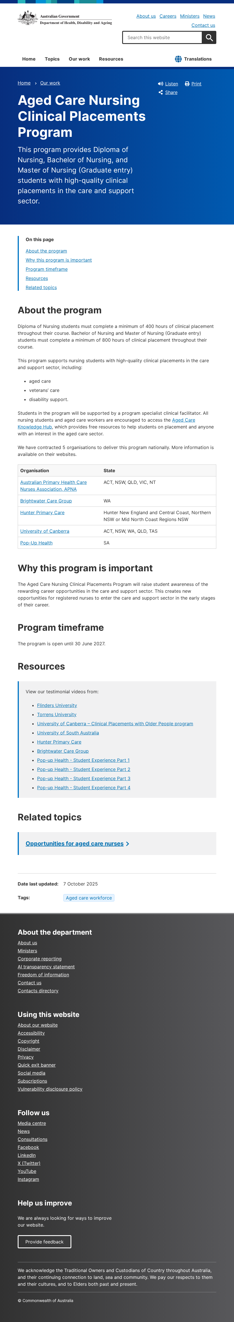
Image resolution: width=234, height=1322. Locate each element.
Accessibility (31, 1033)
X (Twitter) (29, 1163)
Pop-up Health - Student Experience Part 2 (83, 769)
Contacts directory (38, 990)
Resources (111, 59)
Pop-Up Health (36, 543)
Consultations (32, 1139)
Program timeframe (47, 269)
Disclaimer (29, 1049)
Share (171, 92)
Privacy (26, 1057)
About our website (38, 1025)
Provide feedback (44, 1242)
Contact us (203, 25)
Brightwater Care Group (46, 501)
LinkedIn (27, 1155)
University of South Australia (68, 733)
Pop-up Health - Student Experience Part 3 (83, 778)
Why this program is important (59, 260)
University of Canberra (44, 531)
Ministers (189, 16)
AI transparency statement (46, 967)
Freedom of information (43, 975)
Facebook (28, 1147)
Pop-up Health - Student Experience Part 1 (83, 760)
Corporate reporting (40, 959)
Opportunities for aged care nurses (75, 843)
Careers (168, 16)
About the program (46, 251)
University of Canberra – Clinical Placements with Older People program (115, 723)
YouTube (27, 1171)
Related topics (41, 287)
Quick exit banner (37, 1065)
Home (29, 59)
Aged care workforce (89, 898)
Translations (198, 59)
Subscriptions (32, 1081)
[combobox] (162, 37)
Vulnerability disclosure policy (50, 1089)
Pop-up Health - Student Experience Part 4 (83, 787)
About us (146, 16)
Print (196, 84)
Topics (52, 59)
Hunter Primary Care (42, 512)
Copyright (28, 1041)
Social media (31, 1073)
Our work (79, 59)
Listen (171, 84)
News (209, 16)
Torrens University (56, 714)
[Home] (65, 17)
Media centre (32, 1123)
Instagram (28, 1179)
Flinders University (57, 705)
